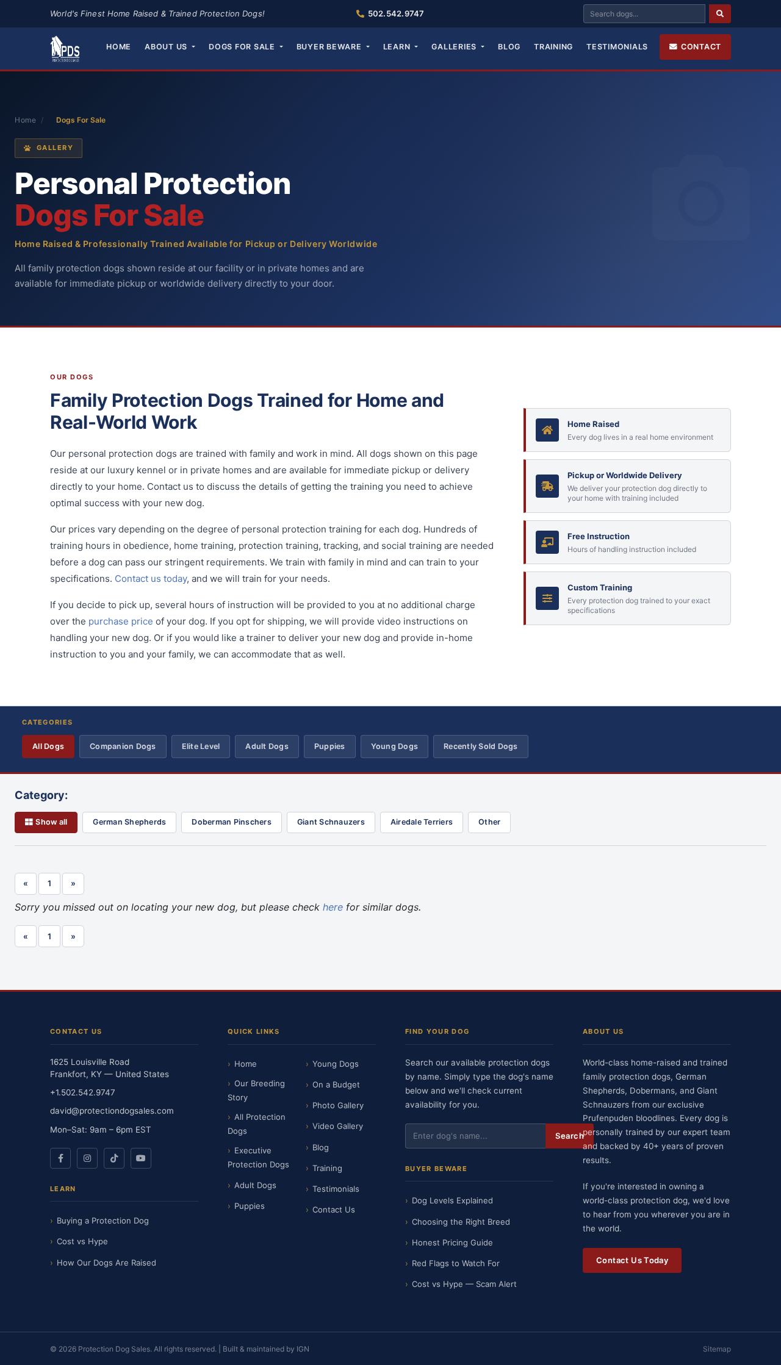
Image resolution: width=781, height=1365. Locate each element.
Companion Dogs (123, 746)
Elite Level (201, 746)
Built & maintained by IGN (266, 1348)
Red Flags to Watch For (456, 1263)
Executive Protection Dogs (258, 1157)
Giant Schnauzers (331, 821)
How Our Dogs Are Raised (106, 1262)
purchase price (120, 621)
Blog (509, 46)
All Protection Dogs (257, 1124)
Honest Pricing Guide (452, 1242)
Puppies (329, 746)
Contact (701, 46)
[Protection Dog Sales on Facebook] (60, 1158)
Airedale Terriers (421, 821)
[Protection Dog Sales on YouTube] (141, 1158)
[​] (720, 13)
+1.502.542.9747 (82, 1092)
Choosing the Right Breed (461, 1222)
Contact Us (333, 1209)
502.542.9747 (396, 13)
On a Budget (336, 1084)
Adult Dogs (267, 746)
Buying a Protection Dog (103, 1220)
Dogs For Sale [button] (243, 46)
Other (489, 821)
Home (118, 46)
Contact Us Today (632, 1260)
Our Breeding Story (256, 1090)
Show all (51, 821)
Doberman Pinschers (232, 821)
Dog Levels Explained (452, 1200)
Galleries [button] (455, 46)
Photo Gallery (338, 1105)
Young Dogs (395, 746)
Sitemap (717, 1348)
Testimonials (617, 46)
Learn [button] (398, 46)
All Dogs (48, 746)
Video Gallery (337, 1126)
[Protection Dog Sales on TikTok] (114, 1158)
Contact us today (151, 578)
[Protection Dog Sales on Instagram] (87, 1158)
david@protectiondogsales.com (112, 1111)
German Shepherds (129, 821)
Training (553, 46)
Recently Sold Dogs (481, 746)
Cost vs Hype (82, 1241)
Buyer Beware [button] (330, 46)
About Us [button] (167, 46)
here (333, 907)
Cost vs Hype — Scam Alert (464, 1284)
